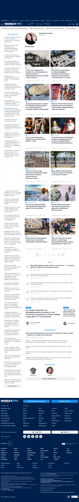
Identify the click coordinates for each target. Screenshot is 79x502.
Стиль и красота (68, 411)
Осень (53, 411)
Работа (53, 418)
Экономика (67, 418)
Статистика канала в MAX (8, 425)
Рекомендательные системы (46, 490)
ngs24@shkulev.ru (18, 486)
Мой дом (41, 418)
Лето (40, 415)
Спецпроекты (68, 420)
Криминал (41, 411)
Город (24, 415)
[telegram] (24, 436)
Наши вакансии (5, 418)
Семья (53, 425)
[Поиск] (70, 24)
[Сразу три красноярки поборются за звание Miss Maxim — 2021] (37, 126)
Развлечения (55, 420)
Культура (41, 413)
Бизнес (25, 411)
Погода (21, 20)
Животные (26, 423)
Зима (40, 408)
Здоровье (25, 425)
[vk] (28, 436)
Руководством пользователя (46, 479)
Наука (40, 420)
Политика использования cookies (47, 488)
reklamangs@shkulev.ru (51, 474)
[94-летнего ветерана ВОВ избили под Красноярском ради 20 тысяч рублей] (37, 193)
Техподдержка (5, 420)
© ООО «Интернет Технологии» (8, 496)
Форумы (27, 20)
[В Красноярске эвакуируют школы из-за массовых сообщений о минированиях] (37, 226)
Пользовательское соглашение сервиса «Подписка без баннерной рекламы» (57, 492)
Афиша (43, 20)
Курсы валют (56, 20)
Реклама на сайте (6, 408)
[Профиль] (77, 24)
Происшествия (56, 415)
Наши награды (5, 415)
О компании (4, 413)
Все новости (13, 34)
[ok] (32, 436)
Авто (24, 408)
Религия (54, 423)
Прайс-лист (4, 411)
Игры (74, 20)
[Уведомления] (73, 24)
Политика (54, 413)
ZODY (62, 20)
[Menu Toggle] (2, 24)
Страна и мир (68, 413)
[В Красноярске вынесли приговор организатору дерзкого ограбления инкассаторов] (63, 193)
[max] (36, 436)
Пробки (40, 24)
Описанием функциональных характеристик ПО (50, 480)
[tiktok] (40, 436)
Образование (42, 425)
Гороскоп (48, 20)
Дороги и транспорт (28, 418)
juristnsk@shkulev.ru (5, 488)
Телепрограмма (34, 20)
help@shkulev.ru (11, 490)
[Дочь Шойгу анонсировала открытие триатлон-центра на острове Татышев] (63, 159)
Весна (24, 413)
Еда (24, 420)
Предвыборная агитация (7, 423)
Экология (67, 415)
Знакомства (14, 20)
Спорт (66, 408)
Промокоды (68, 20)
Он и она (54, 408)
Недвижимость (5, 20)
